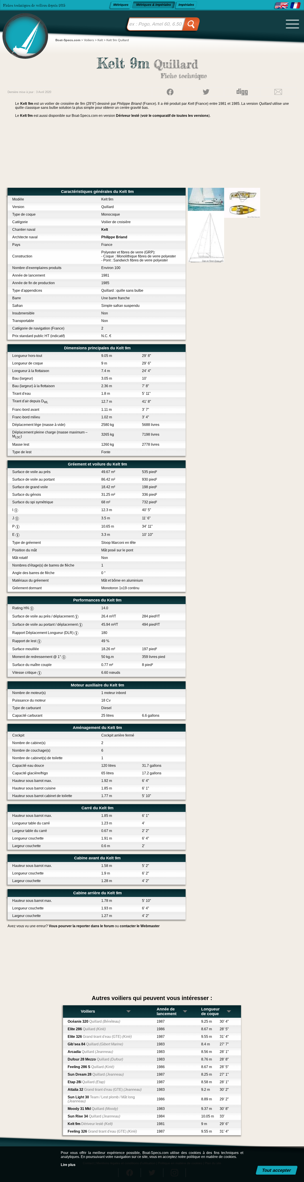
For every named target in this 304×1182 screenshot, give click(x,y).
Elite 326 (100, 1036)
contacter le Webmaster (140, 926)
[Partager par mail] (278, 92)
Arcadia (90, 1052)
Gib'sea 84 (95, 1044)
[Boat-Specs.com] (23, 31)
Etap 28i (86, 1082)
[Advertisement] (152, 154)
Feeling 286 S (91, 1067)
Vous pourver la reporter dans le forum (81, 926)
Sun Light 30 (101, 1099)
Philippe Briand (114, 237)
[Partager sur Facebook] (170, 92)
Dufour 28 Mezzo (95, 1059)
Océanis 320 (94, 1021)
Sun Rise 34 (94, 1116)
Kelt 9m (90, 1124)
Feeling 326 (102, 1131)
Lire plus (68, 1165)
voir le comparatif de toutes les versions (175, 115)
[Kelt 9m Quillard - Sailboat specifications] (281, 5)
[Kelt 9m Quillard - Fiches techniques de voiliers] (295, 5)
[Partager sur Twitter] (206, 92)
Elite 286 (87, 1029)
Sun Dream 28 (96, 1074)
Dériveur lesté (127, 115)
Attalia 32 (105, 1089)
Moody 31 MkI (93, 1109)
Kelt (104, 229)
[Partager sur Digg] (242, 92)
